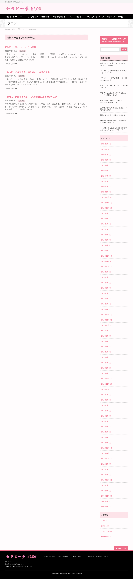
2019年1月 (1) (106, 251)
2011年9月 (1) (106, 464)
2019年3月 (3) (106, 240)
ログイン (104, 520)
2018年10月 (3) (106, 267)
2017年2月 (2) (106, 368)
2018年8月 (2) (106, 277)
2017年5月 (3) (106, 352)
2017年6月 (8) (106, 347)
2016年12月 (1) (106, 379)
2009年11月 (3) (106, 496)
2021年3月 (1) (106, 144)
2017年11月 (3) (106, 320)
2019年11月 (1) (106, 203)
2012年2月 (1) (106, 437)
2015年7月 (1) (106, 411)
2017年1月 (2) (106, 373)
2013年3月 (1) (106, 427)
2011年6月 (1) (106, 469)
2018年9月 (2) (106, 272)
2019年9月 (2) (106, 213)
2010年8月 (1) (106, 485)
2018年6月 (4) (106, 288)
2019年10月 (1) (106, 208)
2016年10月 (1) (106, 389)
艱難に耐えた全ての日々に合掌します (113, 115)
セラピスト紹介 (49, 556)
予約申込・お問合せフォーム (98, 556)
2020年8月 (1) (106, 160)
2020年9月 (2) (106, 155)
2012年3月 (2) (106, 432)
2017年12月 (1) (106, 315)
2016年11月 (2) (106, 384)
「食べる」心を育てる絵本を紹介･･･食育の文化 (27, 72)
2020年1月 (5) (106, 192)
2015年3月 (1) (106, 416)
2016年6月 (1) (106, 400)
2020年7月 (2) (106, 165)
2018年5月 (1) (106, 293)
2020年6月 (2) (106, 171)
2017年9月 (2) (106, 331)
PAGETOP (122, 548)
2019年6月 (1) (106, 229)
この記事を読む (10, 63)
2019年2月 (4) (106, 245)
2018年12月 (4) (106, 256)
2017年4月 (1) (106, 357)
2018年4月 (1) (106, 299)
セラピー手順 (63, 556)
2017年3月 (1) (106, 363)
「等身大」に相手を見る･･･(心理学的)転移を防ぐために (31, 97)
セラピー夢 (63, 574)
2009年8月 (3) (106, 507)
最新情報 (23, 51)
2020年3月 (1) (106, 181)
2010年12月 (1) (106, 480)
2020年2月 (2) (106, 187)
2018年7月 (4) (106, 283)
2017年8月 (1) (106, 336)
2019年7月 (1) (106, 224)
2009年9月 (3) (106, 501)
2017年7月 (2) (106, 341)
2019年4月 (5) (106, 235)
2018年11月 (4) (106, 261)
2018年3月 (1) (106, 304)
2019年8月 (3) (106, 219)
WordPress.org (106, 536)
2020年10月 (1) (106, 149)
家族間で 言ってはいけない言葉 (21, 47)
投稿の (105, 526)
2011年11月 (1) (106, 453)
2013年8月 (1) (106, 421)
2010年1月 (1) (106, 491)
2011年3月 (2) (106, 475)
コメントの (106, 531)
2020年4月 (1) (106, 176)
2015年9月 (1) (106, 405)
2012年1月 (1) (106, 443)
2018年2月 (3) (106, 309)
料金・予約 (77, 556)
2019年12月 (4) (106, 197)
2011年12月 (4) (106, 448)
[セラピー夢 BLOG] (24, 8)
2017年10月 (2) (106, 325)
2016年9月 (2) (106, 395)
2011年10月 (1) (106, 459)
